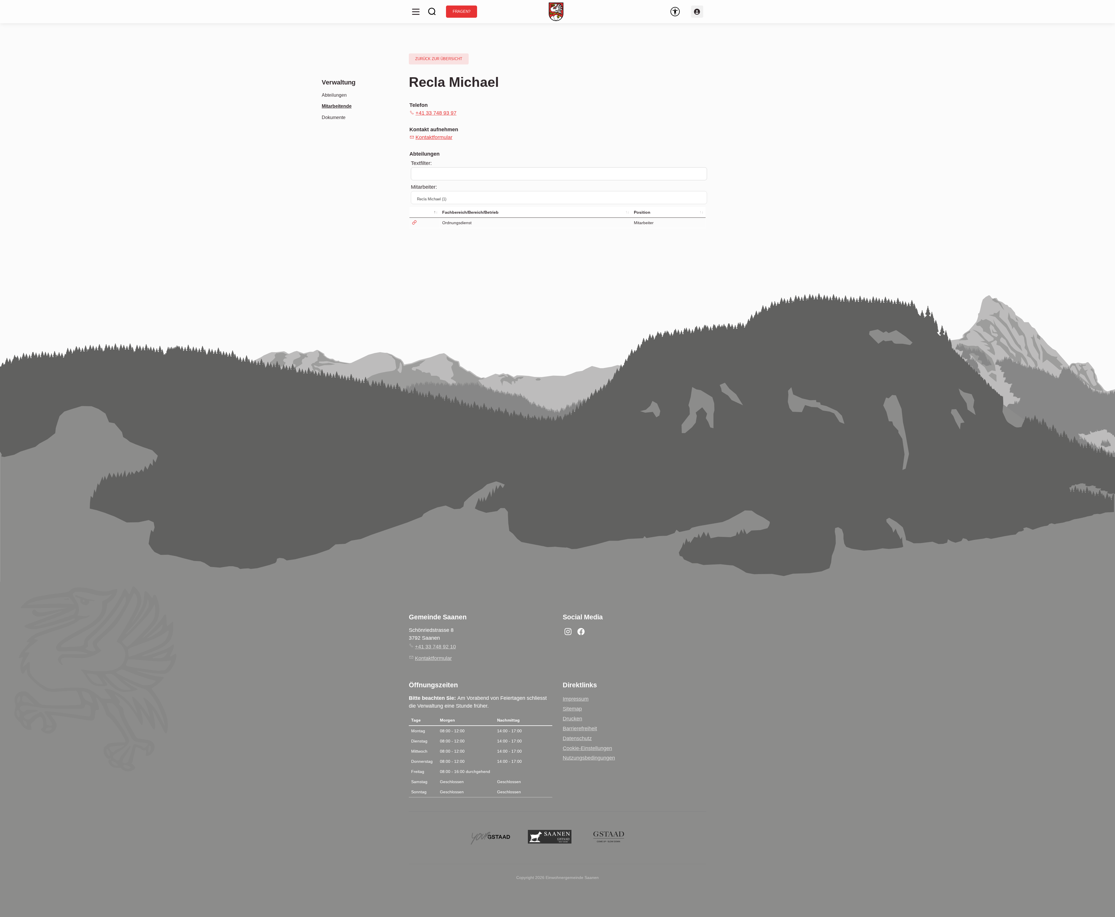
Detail (424, 223)
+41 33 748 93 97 (436, 113)
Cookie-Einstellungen (587, 748)
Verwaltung (338, 82)
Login (697, 12)
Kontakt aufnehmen (433, 129)
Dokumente (334, 117)
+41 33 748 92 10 (435, 647)
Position (642, 212)
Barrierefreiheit (580, 728)
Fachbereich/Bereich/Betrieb (470, 212)
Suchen (432, 11)
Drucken (572, 719)
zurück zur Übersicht (438, 59)
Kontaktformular (434, 137)
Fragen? (461, 12)
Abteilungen (334, 95)
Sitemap (572, 709)
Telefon (418, 105)
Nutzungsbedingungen (589, 758)
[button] (415, 11)
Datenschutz (577, 738)
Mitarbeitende (337, 106)
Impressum (576, 699)
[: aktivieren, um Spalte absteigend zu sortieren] (425, 212)
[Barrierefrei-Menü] (675, 11)
